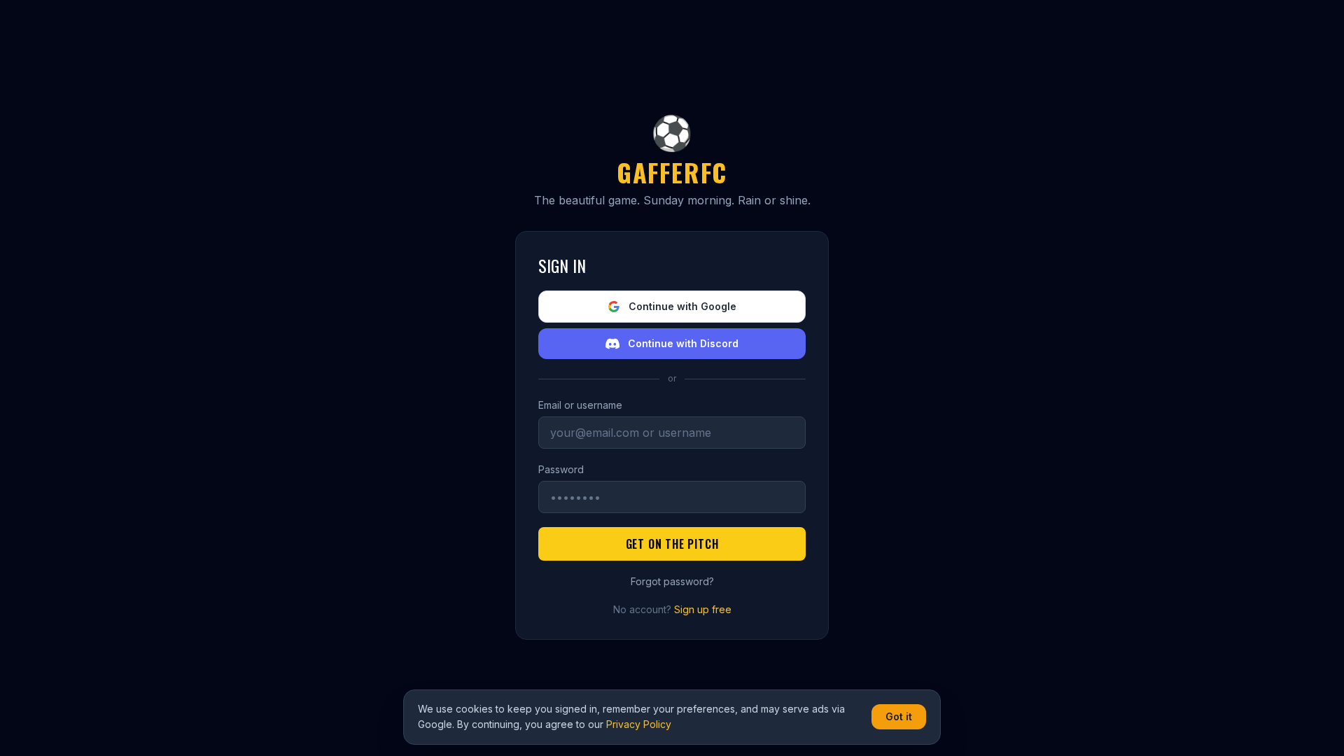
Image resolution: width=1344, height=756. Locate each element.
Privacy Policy (638, 724)
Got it (899, 716)
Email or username (580, 405)
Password (561, 469)
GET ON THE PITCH (672, 544)
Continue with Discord (683, 343)
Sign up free (703, 609)
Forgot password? (672, 581)
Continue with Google (682, 306)
